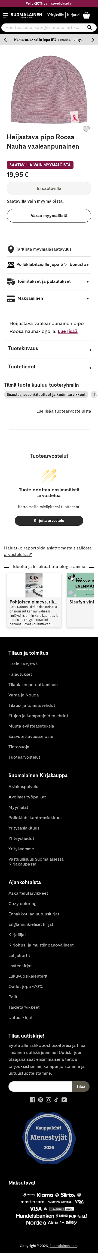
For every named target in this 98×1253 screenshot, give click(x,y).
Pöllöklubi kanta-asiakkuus (35, 817)
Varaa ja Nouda (23, 695)
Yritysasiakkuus (23, 828)
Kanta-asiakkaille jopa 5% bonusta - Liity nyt (50, 40)
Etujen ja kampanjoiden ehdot (38, 715)
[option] (49, 39)
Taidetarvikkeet (24, 1007)
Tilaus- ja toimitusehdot (31, 705)
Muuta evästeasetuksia (31, 726)
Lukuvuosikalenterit (28, 976)
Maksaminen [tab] (29, 298)
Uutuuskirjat (20, 1017)
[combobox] (49, 27)
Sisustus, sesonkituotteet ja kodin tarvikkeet (46, 394)
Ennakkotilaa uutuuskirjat (33, 914)
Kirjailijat (17, 934)
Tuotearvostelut (24, 757)
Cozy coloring (22, 903)
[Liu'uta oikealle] (92, 39)
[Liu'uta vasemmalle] (5, 39)
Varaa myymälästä (49, 215)
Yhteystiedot (21, 838)
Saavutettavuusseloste (30, 736)
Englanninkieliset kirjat (30, 924)
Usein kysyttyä (23, 663)
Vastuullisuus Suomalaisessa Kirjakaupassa (36, 862)
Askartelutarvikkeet (28, 893)
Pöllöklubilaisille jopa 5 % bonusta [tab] (51, 264)
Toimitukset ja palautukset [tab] (43, 281)
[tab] (49, 350)
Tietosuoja (18, 746)
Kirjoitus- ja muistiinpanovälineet (41, 945)
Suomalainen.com (63, 1246)
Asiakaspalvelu (23, 786)
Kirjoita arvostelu (49, 520)
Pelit (12, 996)
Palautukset (20, 674)
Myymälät (18, 807)
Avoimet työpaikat (27, 797)
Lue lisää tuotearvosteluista (63, 411)
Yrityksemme (21, 848)
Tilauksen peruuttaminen (33, 684)
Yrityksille (55, 15)
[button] (5, 15)
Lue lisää (68, 331)
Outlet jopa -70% (25, 986)
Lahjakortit (19, 955)
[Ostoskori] (86, 14)
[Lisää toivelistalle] (86, 129)
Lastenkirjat (20, 965)
